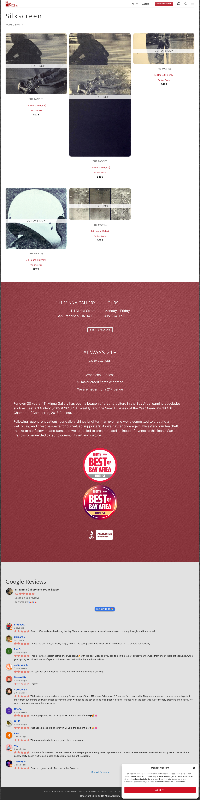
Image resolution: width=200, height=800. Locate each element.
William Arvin (36, 110)
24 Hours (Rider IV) (164, 75)
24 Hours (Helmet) (36, 260)
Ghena (18, 708)
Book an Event (87, 791)
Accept (160, 790)
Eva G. (17, 649)
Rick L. (18, 733)
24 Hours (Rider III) (36, 105)
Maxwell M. (20, 677)
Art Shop (57, 791)
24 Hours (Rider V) (100, 167)
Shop (18, 24)
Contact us (105, 791)
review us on (103, 608)
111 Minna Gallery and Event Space (37, 589)
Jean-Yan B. (21, 664)
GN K (17, 721)
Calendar (71, 791)
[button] (194, 767)
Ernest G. (19, 624)
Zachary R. (20, 761)
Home (9, 24)
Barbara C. (20, 636)
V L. (16, 745)
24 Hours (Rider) (100, 231)
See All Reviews (100, 772)
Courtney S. (21, 689)
